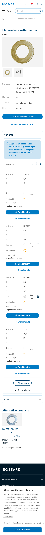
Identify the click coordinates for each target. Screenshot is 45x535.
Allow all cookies (22, 530)
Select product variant (23, 116)
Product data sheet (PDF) (22, 124)
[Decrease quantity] (24, 193)
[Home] (3, 19)
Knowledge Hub (8, 485)
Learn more (8, 517)
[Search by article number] (33, 165)
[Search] (40, 11)
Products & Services (9, 479)
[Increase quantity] (38, 193)
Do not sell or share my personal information (21, 523)
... (8, 18)
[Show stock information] (24, 199)
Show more (23, 383)
